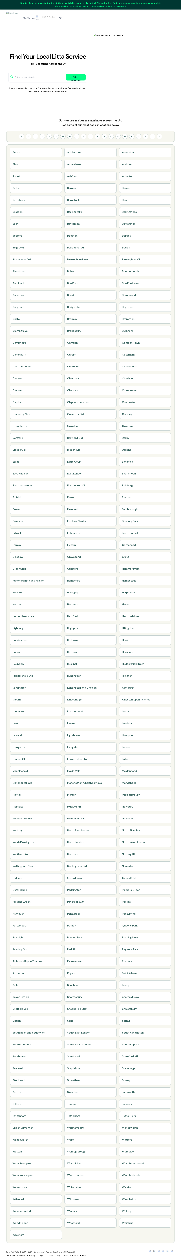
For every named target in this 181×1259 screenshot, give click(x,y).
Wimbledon (129, 1199)
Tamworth (128, 1092)
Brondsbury (74, 331)
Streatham (74, 1080)
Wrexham (18, 1235)
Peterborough (75, 901)
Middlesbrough (131, 794)
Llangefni (72, 747)
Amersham (74, 164)
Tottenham (19, 1116)
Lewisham (128, 723)
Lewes (71, 723)
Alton (15, 164)
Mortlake (17, 806)
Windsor (72, 1211)
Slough (16, 1020)
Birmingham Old (131, 259)
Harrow (16, 604)
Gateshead (129, 545)
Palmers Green (131, 890)
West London (75, 1175)
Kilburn (16, 699)
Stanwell (17, 1068)
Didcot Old (19, 449)
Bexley (126, 247)
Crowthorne (20, 426)
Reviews (75, 1255)
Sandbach (73, 985)
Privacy (32, 1255)
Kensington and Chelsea (82, 687)
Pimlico (126, 901)
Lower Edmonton (77, 759)
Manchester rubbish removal (84, 783)
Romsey (127, 961)
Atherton (127, 176)
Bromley (72, 319)
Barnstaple (73, 200)
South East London (78, 1032)
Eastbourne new (22, 485)
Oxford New (74, 878)
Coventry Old (75, 414)
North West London (134, 842)
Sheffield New (130, 997)
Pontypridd (129, 913)
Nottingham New (22, 866)
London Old (19, 759)
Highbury (17, 628)
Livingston (18, 747)
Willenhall (18, 1199)
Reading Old (19, 949)
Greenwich (19, 568)
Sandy (126, 985)
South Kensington (133, 1032)
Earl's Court (74, 461)
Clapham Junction (78, 402)
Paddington (74, 890)
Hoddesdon (19, 640)
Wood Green (20, 1223)
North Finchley (131, 830)
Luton (125, 759)
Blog (58, 1255)
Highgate (72, 628)
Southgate (19, 1056)
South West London (79, 1044)
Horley (16, 652)
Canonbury (19, 354)
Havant (126, 604)
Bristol (16, 319)
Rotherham (19, 973)
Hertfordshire (130, 616)
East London (74, 473)
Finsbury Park (130, 521)
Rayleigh (17, 937)
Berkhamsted (75, 247)
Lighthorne (73, 735)
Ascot (16, 176)
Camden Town (131, 342)
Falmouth (72, 509)
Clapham (17, 402)
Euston (126, 497)
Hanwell (17, 592)
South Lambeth (21, 1044)
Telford (16, 1104)
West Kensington (22, 1175)
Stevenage (129, 1068)
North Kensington (23, 842)
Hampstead (129, 580)
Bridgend (17, 307)
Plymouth (18, 913)
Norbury (17, 830)
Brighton (127, 307)
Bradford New (130, 283)
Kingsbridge (74, 699)
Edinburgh (128, 485)
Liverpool (127, 735)
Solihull (126, 1020)
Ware (70, 1139)
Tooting (71, 1104)
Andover (127, 164)
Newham (127, 818)
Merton (71, 794)
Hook (125, 640)
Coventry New (21, 414)
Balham (16, 188)
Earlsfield (127, 461)
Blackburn (18, 271)
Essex (70, 497)
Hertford (72, 616)
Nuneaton (128, 866)
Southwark (73, 1056)
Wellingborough (76, 1151)
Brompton (128, 319)
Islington (127, 675)
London (126, 747)
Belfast (126, 235)
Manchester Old (22, 783)
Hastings (72, 604)
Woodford (73, 1223)
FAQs (84, 1255)
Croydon (72, 426)
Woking (126, 1211)
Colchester (129, 402)
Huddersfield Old (22, 675)
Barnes (71, 188)
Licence (50, 1255)
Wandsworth (130, 1127)
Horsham (127, 652)
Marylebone (129, 783)
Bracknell (18, 283)
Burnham (127, 331)
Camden (72, 342)
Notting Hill (128, 854)
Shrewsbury (129, 1009)
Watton (17, 1151)
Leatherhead (75, 711)
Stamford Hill (130, 1056)
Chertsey (73, 378)
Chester (17, 390)
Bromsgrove (20, 331)
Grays (125, 557)
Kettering (128, 687)
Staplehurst (74, 1068)
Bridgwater (74, 307)
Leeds (125, 711)
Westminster (20, 1187)
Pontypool (73, 913)
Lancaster (18, 711)
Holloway (72, 640)
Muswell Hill (74, 806)
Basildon (17, 212)
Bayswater (128, 223)
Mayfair (16, 794)
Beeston (72, 235)
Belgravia (18, 247)
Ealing (15, 461)
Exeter (16, 509)
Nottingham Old (77, 866)
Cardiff (71, 354)
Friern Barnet (130, 533)
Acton (16, 152)
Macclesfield (20, 771)
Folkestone (74, 533)
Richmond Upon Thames (27, 961)
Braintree (18, 295)
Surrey (126, 1080)
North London (75, 842)
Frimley (16, 545)
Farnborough (130, 509)
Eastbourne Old (76, 485)
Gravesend (74, 557)
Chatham (73, 366)
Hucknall (72, 664)
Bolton (71, 271)
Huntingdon (74, 675)
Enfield (16, 497)
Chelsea (17, 378)
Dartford (17, 438)
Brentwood (129, 295)
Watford (127, 1139)
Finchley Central (77, 521)
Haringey (72, 592)
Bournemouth (130, 271)
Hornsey (72, 652)
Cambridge (19, 342)
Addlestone (74, 152)
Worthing (127, 1223)
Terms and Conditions (16, 1255)
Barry (125, 200)
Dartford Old (75, 438)
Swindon (72, 1092)
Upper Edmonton (22, 1127)
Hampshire (73, 580)
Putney (71, 925)
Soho (70, 1020)
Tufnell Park (129, 1116)
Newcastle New (22, 818)
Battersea (73, 223)
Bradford (72, 283)
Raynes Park (74, 937)
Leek (15, 723)
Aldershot (128, 152)
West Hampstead (133, 1163)
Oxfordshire (19, 890)
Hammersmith (131, 568)
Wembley (128, 1151)
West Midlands (131, 1175)
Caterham (128, 354)
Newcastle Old (76, 818)
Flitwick (17, 533)
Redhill (71, 949)
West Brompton (22, 1163)
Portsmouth (19, 925)
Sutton (16, 1092)
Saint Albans (129, 973)
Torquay (127, 1104)
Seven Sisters (20, 997)
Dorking (126, 449)
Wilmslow (73, 1199)
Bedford (17, 235)
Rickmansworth (76, 961)
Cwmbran (128, 426)
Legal (41, 1255)
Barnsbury (18, 200)
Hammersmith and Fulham (28, 580)
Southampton (130, 1044)
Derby (125, 438)
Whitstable (74, 1187)
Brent (70, 295)
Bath (15, 223)
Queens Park (130, 925)
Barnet (126, 188)
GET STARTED (75, 77)
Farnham (17, 521)
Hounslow (18, 664)
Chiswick (72, 390)
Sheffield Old (20, 1009)
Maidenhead (129, 771)
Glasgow (17, 557)
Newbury (127, 806)
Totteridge (73, 1116)
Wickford (127, 1187)
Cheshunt (128, 378)
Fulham (71, 545)
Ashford (72, 176)
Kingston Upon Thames (136, 699)
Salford (16, 985)
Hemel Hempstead (23, 616)
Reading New (130, 937)
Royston (72, 973)
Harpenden (129, 592)
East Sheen (129, 473)
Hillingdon (128, 628)
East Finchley (20, 473)
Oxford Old (129, 878)
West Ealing (74, 1163)
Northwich (73, 854)
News (66, 1255)
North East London (78, 830)
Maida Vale (73, 771)
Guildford (72, 568)
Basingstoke (74, 212)
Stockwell (18, 1080)
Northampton (20, 854)
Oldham (17, 878)
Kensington (19, 687)
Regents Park (130, 949)
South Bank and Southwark (28, 1032)
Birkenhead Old (21, 259)
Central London (21, 366)
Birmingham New (77, 259)
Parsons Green (21, 901)
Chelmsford (129, 366)
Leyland (17, 735)
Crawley (127, 414)
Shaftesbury (74, 997)
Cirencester (129, 390)
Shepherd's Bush (77, 1009)
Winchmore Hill (21, 1211)
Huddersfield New (133, 664)
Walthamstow (75, 1127)
